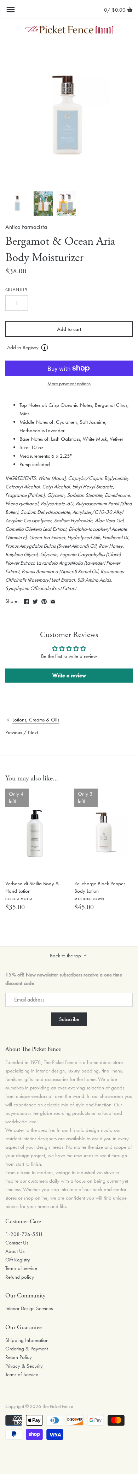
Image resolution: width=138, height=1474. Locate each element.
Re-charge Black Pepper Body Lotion (99, 890)
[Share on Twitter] (35, 600)
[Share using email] (53, 600)
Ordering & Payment (26, 1348)
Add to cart (69, 329)
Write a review (69, 675)
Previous (13, 732)
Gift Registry (17, 1259)
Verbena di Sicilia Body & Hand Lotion (32, 890)
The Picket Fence (57, 1406)
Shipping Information (26, 1340)
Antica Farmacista (26, 227)
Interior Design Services (29, 1308)
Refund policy (19, 1276)
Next (33, 732)
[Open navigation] (10, 9)
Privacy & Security (24, 1365)
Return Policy (18, 1357)
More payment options (69, 383)
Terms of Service (21, 1374)
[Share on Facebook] (26, 600)
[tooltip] (44, 347)
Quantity (16, 290)
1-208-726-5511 (24, 1234)
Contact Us (16, 1242)
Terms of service (21, 1268)
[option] (17, 203)
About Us (14, 1251)
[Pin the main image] (44, 600)
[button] (69, 347)
